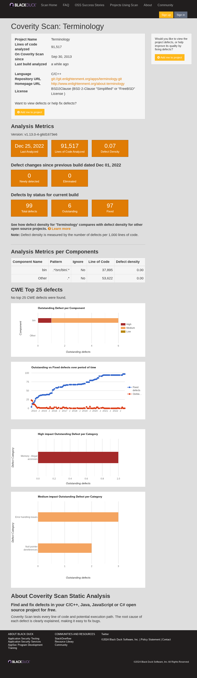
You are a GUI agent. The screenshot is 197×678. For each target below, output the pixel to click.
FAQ (66, 5)
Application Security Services (24, 641)
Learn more (61, 229)
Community (165, 5)
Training (12, 648)
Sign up (166, 14)
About (148, 5)
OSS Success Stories (89, 5)
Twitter (105, 634)
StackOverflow (63, 638)
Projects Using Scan (124, 5)
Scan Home (49, 5)
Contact (166, 639)
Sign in (181, 14)
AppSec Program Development (25, 644)
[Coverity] (23, 5)
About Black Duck (20, 634)
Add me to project (31, 112)
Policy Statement (150, 639)
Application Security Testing (23, 638)
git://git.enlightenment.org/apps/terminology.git (86, 79)
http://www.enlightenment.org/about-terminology (87, 84)
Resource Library (64, 641)
